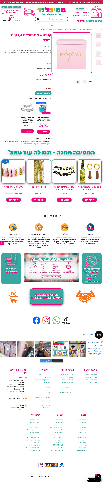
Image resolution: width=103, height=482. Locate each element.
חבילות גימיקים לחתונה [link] (56, 435)
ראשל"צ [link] (76, 16)
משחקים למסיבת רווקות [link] (67, 387)
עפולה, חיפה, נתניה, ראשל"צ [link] (17, 409)
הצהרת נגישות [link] (46, 405)
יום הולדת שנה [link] (13, 141)
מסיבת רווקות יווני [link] (92, 382)
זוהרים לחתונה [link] (59, 425)
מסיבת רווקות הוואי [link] (92, 385)
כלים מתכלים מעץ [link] (81, 450)
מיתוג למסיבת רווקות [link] (68, 382)
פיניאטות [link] (37, 425)
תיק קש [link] (84, 427)
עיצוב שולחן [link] (83, 422)
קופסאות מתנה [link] (70, 29)
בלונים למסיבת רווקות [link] (68, 380)
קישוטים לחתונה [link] (58, 432)
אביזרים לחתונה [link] (59, 420)
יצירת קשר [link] (47, 390)
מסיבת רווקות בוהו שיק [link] (91, 375)
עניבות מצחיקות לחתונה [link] (56, 427)
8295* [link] (21, 405)
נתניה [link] (85, 16)
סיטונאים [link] (18, 20)
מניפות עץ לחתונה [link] (58, 440)
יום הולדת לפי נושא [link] (34, 422)
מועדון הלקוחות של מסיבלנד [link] (42, 380)
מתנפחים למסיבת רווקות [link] (67, 392)
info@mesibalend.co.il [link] (15, 398)
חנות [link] (90, 29)
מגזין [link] (49, 402)
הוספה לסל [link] (43, 132)
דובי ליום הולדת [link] (30, 141)
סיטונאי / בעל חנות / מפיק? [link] (42, 397)
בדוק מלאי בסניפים (43, 93)
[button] (53, 26)
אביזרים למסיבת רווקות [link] (67, 375)
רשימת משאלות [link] (46, 400)
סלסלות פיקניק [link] (82, 432)
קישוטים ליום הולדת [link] (30, 144)
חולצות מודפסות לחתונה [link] (56, 430)
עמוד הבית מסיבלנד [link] (44, 375)
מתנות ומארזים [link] (82, 29)
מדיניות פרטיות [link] (46, 407)
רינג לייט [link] (84, 425)
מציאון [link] (49, 144)
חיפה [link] (77, 13)
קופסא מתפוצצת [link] (82, 437)
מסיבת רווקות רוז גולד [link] (91, 377)
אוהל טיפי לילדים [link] (82, 430)
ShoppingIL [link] (40, 141)
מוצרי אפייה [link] (36, 442)
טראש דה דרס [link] (59, 442)
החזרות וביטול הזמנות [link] (44, 385)
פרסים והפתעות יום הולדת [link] (33, 430)
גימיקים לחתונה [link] (59, 422)
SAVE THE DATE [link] (58, 445)
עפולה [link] (85, 13)
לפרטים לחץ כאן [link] (11, 17)
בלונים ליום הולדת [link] (35, 450)
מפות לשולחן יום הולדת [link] (33, 440)
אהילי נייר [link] (84, 445)
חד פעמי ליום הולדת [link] (34, 427)
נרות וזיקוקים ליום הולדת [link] (33, 435)
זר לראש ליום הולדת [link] (34, 445)
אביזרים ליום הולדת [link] (34, 420)
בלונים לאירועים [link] (82, 420)
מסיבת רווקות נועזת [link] (91, 380)
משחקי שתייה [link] (83, 447)
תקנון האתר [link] (47, 382)
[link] (2, 243)
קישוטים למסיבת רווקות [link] (67, 377)
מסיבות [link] (84, 440)
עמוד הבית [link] (98, 29)
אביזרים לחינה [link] (59, 447)
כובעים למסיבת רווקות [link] (68, 390)
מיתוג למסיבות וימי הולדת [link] (33, 447)
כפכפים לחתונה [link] (58, 437)
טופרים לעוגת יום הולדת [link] (33, 437)
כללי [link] (6, 141)
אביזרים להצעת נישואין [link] (57, 450)
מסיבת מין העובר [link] (82, 442)
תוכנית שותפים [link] (46, 377)
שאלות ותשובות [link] (46, 395)
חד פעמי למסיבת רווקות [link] (67, 385)
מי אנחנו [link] (48, 387)
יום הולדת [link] (22, 141)
